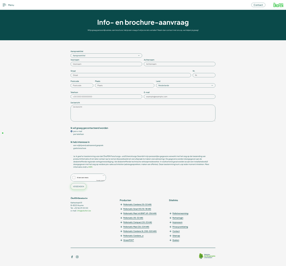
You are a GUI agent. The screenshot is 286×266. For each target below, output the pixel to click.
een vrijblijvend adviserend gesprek (88, 145)
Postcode (75, 81)
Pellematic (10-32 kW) (133, 218)
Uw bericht (75, 102)
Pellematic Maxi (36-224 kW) (136, 227)
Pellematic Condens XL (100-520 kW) (140, 231)
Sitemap (176, 235)
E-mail (147, 92)
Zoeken (175, 240)
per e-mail (77, 131)
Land (158, 81)
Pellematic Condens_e (133, 235)
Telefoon (74, 92)
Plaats (97, 81)
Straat (73, 71)
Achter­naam (149, 60)
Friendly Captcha (100, 180)
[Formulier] (2, 133)
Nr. (194, 71)
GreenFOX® (128, 240)
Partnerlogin (177, 218)
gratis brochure (79, 148)
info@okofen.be (84, 210)
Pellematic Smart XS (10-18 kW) (137, 209)
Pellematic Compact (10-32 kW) (137, 222)
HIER (90, 167)
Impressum (177, 222)
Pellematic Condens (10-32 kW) (137, 204)
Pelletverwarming (180, 213)
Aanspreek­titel (77, 51)
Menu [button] (11, 4)
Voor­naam (75, 60)
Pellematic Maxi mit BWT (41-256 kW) (140, 213)
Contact (258, 4)
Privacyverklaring (180, 227)
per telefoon (78, 134)
